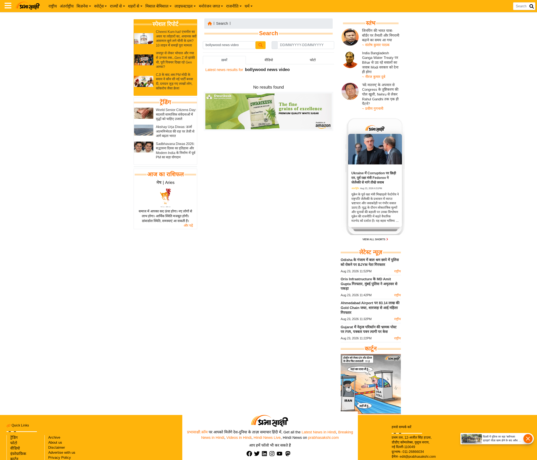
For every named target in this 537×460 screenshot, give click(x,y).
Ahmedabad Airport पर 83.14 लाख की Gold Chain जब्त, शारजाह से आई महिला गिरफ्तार (370, 307)
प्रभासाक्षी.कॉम (197, 432)
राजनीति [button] (232, 6)
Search (222, 23)
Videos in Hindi (239, 437)
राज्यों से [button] (116, 6)
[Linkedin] (265, 453)
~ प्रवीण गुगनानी (372, 109)
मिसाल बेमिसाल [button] (156, 6)
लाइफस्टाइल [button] (184, 6)
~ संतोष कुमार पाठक (376, 45)
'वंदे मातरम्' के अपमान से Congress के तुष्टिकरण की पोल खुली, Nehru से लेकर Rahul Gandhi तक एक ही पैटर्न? (380, 94)
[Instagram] (273, 453)
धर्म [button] (247, 6)
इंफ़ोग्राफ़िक (18, 454)
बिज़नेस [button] (82, 6)
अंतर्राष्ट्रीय (67, 6)
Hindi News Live (267, 437)
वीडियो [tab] (269, 60)
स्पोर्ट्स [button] (99, 6)
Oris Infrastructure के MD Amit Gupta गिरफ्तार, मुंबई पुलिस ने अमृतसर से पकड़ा (369, 284)
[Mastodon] (289, 453)
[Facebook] (250, 453)
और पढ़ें (188, 225)
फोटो (13, 443)
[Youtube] (280, 453)
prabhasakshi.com (323, 437)
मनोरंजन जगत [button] (209, 6)
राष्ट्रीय (52, 6)
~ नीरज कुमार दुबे (373, 77)
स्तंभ (370, 23)
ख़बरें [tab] (224, 60)
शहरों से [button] (133, 6)
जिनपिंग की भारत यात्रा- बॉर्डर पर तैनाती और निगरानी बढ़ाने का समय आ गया (380, 35)
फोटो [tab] (313, 60)
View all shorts (374, 239)
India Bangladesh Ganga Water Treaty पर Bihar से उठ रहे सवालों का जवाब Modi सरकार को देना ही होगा (380, 62)
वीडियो (15, 448)
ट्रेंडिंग (165, 102)
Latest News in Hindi (319, 432)
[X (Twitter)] (258, 453)
